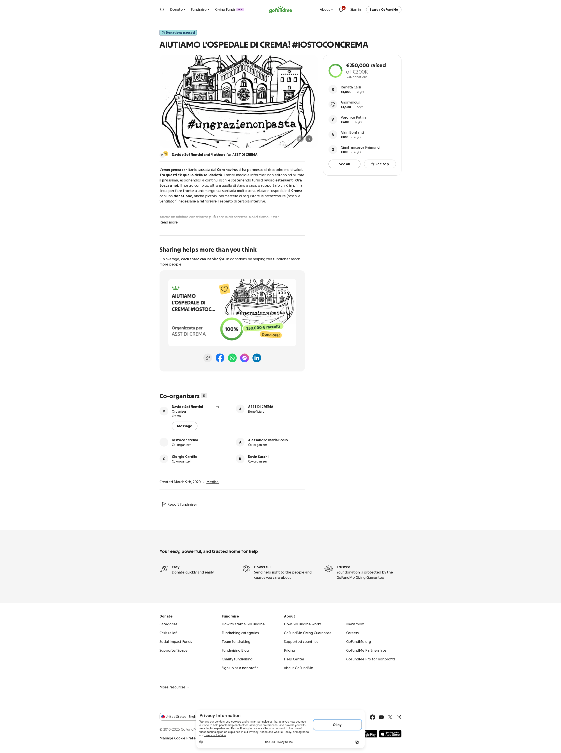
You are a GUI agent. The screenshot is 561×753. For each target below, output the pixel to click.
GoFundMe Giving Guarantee (360, 577)
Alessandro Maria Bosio (268, 440)
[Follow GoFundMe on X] (390, 717)
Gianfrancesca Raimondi (360, 147)
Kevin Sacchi (258, 457)
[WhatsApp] (232, 358)
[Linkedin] (256, 358)
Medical (212, 482)
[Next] (308, 138)
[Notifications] (340, 9)
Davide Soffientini (187, 407)
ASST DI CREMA (260, 407)
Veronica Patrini (353, 117)
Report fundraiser (182, 504)
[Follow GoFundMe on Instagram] (398, 717)
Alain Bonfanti (352, 132)
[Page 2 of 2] (171, 140)
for (214, 155)
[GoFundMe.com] (280, 10)
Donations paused (180, 32)
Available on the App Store (390, 733)
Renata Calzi (351, 87)
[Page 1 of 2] (167, 140)
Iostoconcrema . (186, 440)
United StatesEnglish (182, 716)
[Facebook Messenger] (244, 358)
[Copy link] (207, 358)
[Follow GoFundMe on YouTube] (381, 717)
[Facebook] (220, 358)
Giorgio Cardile (184, 457)
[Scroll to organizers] (165, 153)
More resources (172, 687)
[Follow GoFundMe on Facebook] (372, 717)
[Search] (162, 9)
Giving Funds (229, 9)
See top (382, 164)
